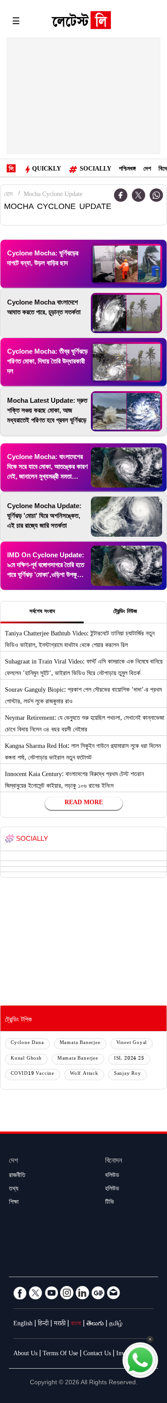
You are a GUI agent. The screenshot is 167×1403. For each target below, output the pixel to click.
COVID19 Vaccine (32, 1074)
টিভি (109, 1203)
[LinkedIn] (82, 1292)
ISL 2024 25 (129, 1059)
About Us (25, 1354)
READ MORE (84, 803)
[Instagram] (66, 1292)
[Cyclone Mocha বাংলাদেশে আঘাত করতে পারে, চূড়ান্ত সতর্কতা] (126, 313)
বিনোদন (113, 1161)
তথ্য (13, 1189)
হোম (8, 195)
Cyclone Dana (27, 1043)
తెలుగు (95, 1324)
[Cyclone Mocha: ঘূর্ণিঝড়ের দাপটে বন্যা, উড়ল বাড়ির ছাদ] (126, 264)
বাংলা (76, 1324)
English (23, 1324)
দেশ (147, 170)
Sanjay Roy (127, 1074)
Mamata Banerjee (80, 1043)
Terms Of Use (60, 1354)
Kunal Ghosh (26, 1059)
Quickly (46, 170)
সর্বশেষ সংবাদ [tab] (42, 612)
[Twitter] (138, 195)
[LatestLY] (81, 22)
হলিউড (112, 1189)
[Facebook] (20, 1292)
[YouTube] (51, 1292)
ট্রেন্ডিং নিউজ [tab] (125, 612)
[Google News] (98, 1292)
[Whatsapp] (156, 195)
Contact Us (97, 1354)
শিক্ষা (14, 1203)
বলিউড (112, 1176)
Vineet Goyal (131, 1043)
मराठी (59, 1324)
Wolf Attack (84, 1074)
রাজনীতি (17, 1176)
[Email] (113, 1292)
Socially (95, 170)
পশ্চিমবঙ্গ (127, 170)
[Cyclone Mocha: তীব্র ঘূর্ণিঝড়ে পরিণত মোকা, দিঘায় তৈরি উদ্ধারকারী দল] (126, 362)
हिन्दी (43, 1324)
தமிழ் (115, 1324)
